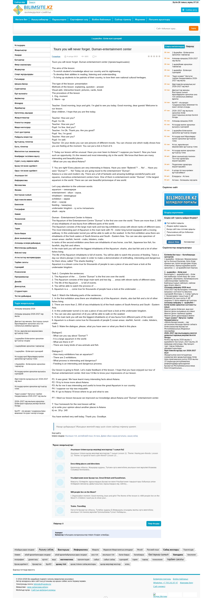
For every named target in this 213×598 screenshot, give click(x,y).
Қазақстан (36, 564)
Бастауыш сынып (23, 195)
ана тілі (94, 555)
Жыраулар (20, 69)
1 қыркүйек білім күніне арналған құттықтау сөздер (29, 339)
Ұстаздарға (20, 45)
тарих (135, 559)
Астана (97, 436)
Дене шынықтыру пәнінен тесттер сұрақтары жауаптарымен (183, 158)
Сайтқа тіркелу (123, 19)
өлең (127, 564)
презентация (83, 559)
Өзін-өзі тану (20, 253)
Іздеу (193, 28)
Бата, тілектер (21, 147)
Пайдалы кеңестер (23, 137)
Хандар (18, 55)
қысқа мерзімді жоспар (110, 564)
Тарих (17, 229)
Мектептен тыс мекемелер (27, 151)
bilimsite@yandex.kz (42, 584)
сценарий (123, 559)
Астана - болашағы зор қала (184, 180)
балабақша (139, 555)
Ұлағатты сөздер (22, 122)
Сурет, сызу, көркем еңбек (27, 161)
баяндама (178, 555)
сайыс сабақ (109, 559)
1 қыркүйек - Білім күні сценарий (107, 38)
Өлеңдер (19, 103)
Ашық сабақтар (39, 19)
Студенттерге (21, 291)
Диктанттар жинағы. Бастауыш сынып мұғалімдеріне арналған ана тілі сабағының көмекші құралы (31, 323)
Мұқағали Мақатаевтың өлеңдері (118, 550)
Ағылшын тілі (71, 436)
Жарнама (140, 19)
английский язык (85, 436)
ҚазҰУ (48, 564)
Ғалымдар (19, 79)
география (19, 559)
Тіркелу (32, 2)
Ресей (140, 550)
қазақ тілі (61, 564)
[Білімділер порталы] (182, 205)
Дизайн (18, 282)
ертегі (45, 559)
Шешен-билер (21, 84)
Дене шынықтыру (23, 238)
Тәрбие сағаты (21, 262)
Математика (20, 185)
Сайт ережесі (159, 586)
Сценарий (19, 267)
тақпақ (145, 559)
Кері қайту (56, 433)
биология (191, 555)
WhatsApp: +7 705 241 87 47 (165, 583)
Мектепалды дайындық (26, 248)
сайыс (96, 559)
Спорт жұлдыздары (24, 74)
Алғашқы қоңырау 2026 (25, 309)
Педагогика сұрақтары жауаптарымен (182, 165)
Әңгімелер (19, 98)
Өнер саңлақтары (23, 65)
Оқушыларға (59, 19)
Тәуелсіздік (188, 550)
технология (157, 559)
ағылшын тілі (108, 555)
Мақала (95, 550)
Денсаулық (20, 286)
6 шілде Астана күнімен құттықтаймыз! (182, 171)
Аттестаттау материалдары (28, 257)
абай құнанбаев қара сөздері (38, 555)
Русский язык (153, 550)
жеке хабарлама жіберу (37, 587)
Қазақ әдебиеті (21, 564)
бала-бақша (124, 555)
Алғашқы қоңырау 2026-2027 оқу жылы (29, 315)
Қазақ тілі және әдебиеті (26, 166)
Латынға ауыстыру (159, 19)
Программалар (22, 277)
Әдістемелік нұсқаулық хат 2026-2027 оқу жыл (31, 380)
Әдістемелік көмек (23, 200)
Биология (19, 204)
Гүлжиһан (56, 56)
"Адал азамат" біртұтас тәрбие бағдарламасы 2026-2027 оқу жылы (30, 395)
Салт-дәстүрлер (22, 132)
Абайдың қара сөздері (24, 550)
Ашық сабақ (46, 549)
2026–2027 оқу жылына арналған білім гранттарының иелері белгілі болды (30, 403)
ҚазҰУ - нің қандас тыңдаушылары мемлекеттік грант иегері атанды (30, 412)
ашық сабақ (132, 436)
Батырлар (19, 60)
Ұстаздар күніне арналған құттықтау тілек (31, 387)
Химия (18, 214)
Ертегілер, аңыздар (24, 113)
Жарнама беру (186, 583)
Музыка (18, 224)
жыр (54, 559)
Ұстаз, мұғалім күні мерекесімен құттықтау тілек (29, 332)
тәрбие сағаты (175, 559)
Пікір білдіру (154, 524)
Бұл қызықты (21, 94)
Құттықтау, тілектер (24, 142)
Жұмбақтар (20, 108)
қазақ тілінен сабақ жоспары (83, 564)
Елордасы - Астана (180, 176)
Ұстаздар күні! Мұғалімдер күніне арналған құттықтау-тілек (29, 358)
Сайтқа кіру (20, 2)
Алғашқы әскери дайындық (27, 243)
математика (66, 559)
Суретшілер (20, 89)
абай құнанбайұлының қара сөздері (71, 555)
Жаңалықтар (21, 50)
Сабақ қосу (191, 10)
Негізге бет (21, 19)
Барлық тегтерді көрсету (24, 570)
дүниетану (33, 559)
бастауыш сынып (158, 554)
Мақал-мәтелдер (22, 127)
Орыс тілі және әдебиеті (26, 171)
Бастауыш (63, 549)
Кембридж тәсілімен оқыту (27, 156)
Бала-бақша (20, 233)
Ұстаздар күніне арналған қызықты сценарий (30, 372)
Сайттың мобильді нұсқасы (43, 590)
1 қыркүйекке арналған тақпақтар (29, 346)
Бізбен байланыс (101, 19)
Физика (18, 190)
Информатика (21, 180)
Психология (20, 272)
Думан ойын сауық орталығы (113, 436)
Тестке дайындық (23, 296)
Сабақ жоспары (171, 550)
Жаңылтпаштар (22, 118)
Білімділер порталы (162, 579)
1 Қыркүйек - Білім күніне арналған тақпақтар (30, 365)
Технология (20, 219)
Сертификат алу (79, 19)
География (20, 209)
